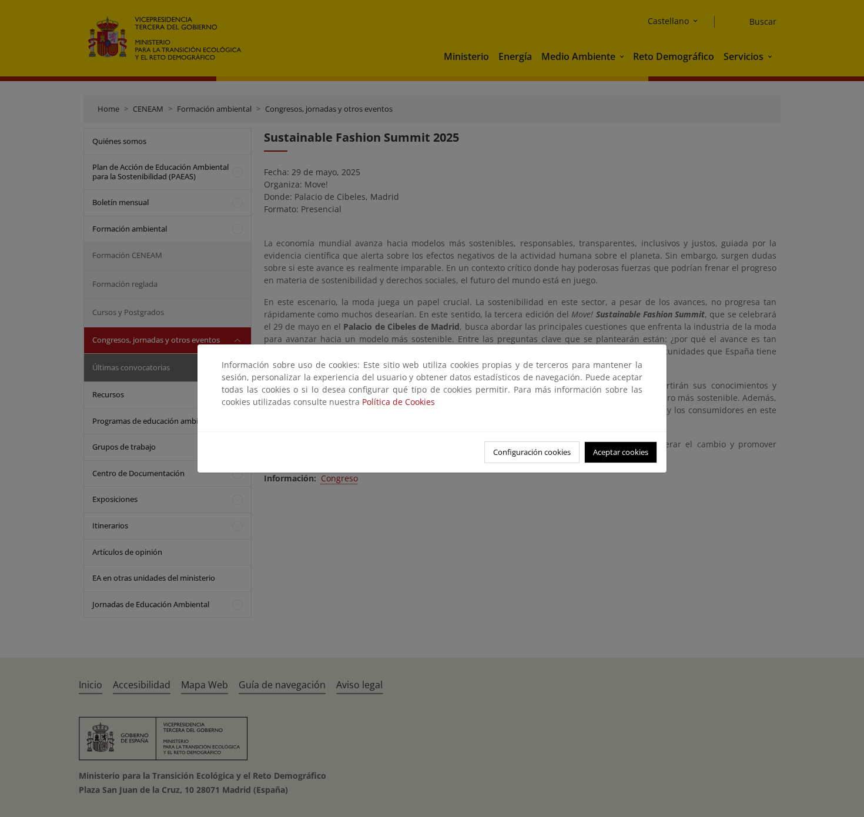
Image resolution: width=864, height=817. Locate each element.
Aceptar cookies (620, 452)
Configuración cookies (532, 452)
